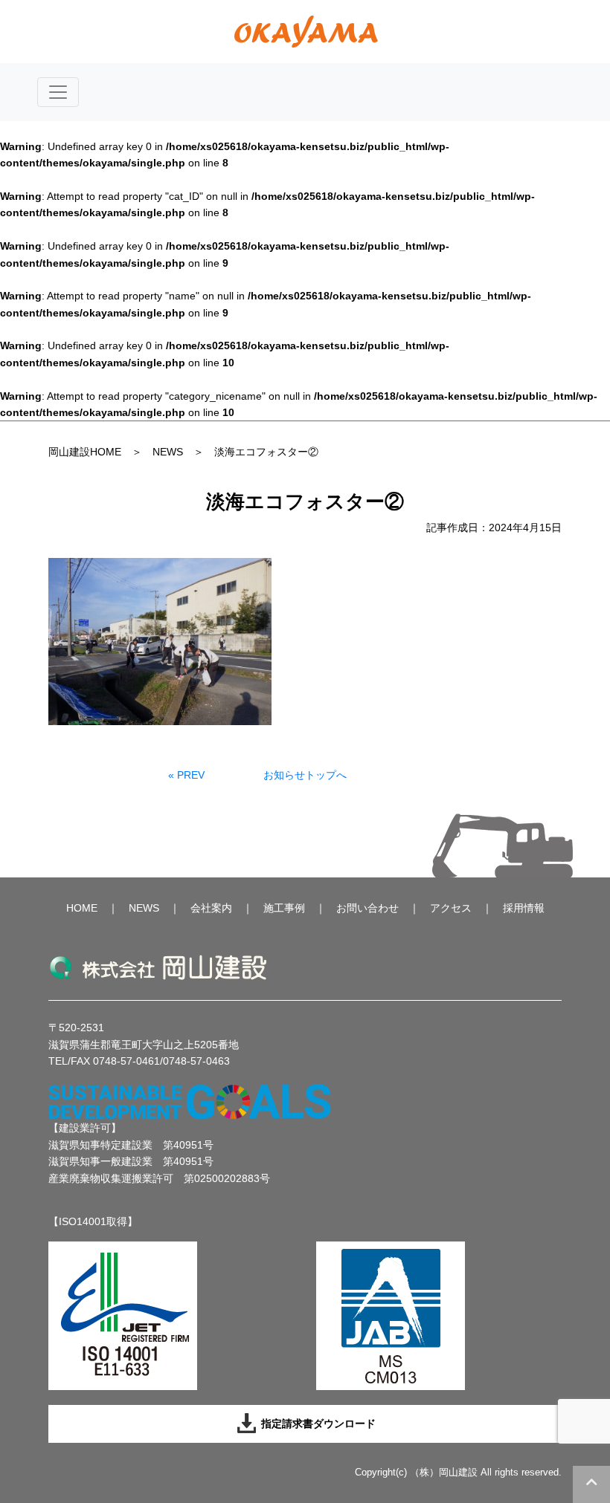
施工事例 (284, 908)
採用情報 (524, 908)
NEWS (167, 452)
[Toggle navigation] (58, 92)
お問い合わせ (367, 908)
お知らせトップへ (305, 775)
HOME (81, 908)
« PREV (186, 775)
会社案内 (211, 908)
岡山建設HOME (84, 452)
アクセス (451, 908)
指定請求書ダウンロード (317, 1423)
